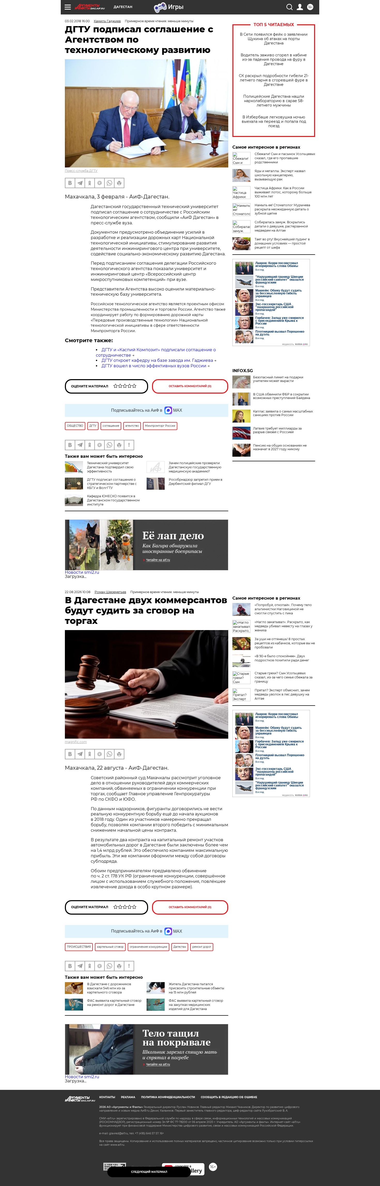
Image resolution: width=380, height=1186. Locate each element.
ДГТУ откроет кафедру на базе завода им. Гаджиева (157, 360)
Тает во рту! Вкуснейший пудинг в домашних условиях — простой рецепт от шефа (282, 243)
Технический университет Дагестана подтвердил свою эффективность (110, 467)
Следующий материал (149, 1172)
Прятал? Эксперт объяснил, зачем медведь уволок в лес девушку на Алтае (282, 694)
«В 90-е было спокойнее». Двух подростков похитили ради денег (282, 658)
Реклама (128, 1097)
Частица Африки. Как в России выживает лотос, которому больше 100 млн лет (283, 192)
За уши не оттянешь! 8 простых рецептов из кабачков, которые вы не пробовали (285, 643)
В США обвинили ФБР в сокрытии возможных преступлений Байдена (281, 396)
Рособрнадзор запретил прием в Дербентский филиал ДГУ (195, 482)
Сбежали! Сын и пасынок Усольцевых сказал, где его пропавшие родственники (285, 158)
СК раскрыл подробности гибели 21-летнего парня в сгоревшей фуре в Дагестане (274, 80)
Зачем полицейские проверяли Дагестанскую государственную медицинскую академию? (195, 467)
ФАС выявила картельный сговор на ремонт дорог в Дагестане (114, 1003)
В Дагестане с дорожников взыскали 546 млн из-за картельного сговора (109, 988)
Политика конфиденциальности (168, 1097)
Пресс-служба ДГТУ (81, 171)
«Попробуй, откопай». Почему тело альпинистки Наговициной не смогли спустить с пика (283, 609)
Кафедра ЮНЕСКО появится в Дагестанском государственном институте (113, 500)
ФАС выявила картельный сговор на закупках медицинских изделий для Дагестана (196, 1005)
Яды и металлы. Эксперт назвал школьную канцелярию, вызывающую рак (280, 175)
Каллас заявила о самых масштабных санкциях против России (283, 413)
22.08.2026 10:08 (77, 592)
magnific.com (76, 742)
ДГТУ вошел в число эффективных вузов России (154, 365)
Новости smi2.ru (82, 572)
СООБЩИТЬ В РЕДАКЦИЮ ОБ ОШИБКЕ (229, 1097)
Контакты (107, 1097)
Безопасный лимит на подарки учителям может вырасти (278, 379)
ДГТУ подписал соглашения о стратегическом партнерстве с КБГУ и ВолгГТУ (112, 484)
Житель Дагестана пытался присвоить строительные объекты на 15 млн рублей (196, 988)
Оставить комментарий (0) (190, 386)
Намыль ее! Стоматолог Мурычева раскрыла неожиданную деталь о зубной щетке (282, 209)
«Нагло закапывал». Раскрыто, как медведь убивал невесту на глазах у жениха (284, 626)
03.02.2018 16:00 (77, 21)
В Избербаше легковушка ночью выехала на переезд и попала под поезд (274, 121)
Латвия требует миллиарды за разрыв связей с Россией (277, 430)
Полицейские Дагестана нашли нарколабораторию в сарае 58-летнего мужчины (273, 101)
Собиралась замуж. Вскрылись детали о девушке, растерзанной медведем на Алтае (281, 226)
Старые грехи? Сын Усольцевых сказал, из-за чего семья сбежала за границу (284, 677)
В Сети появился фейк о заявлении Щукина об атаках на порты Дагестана (274, 38)
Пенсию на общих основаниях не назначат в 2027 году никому (280, 447)
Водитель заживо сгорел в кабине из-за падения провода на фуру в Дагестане (274, 59)
